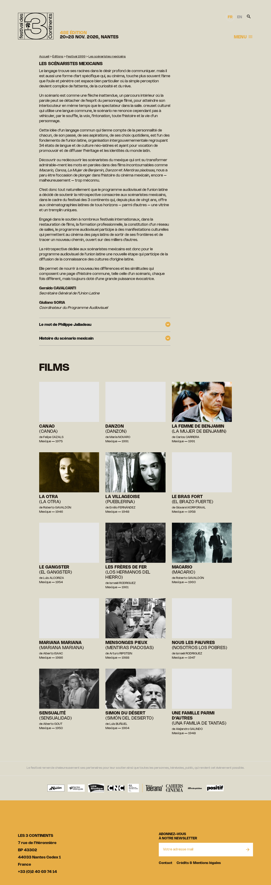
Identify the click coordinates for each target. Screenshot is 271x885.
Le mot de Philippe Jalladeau (65, 324)
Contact (165, 863)
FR (230, 17)
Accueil (44, 56)
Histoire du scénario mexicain (66, 338)
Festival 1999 (76, 56)
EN (239, 17)
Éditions (57, 56)
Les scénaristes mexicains (107, 56)
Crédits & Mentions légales (199, 863)
